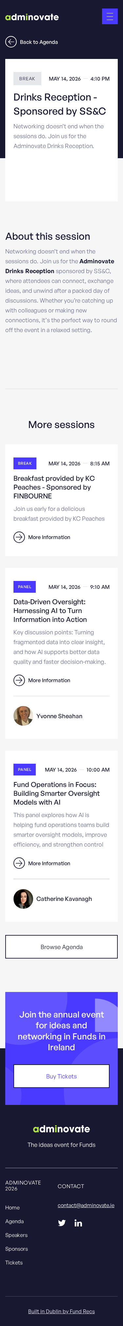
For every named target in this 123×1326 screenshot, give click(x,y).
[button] (110, 16)
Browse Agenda (62, 946)
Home (12, 1207)
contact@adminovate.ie (86, 1205)
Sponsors (16, 1249)
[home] (32, 16)
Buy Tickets (61, 1076)
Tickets (14, 1262)
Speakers (16, 1235)
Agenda (14, 1221)
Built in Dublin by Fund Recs (61, 1311)
